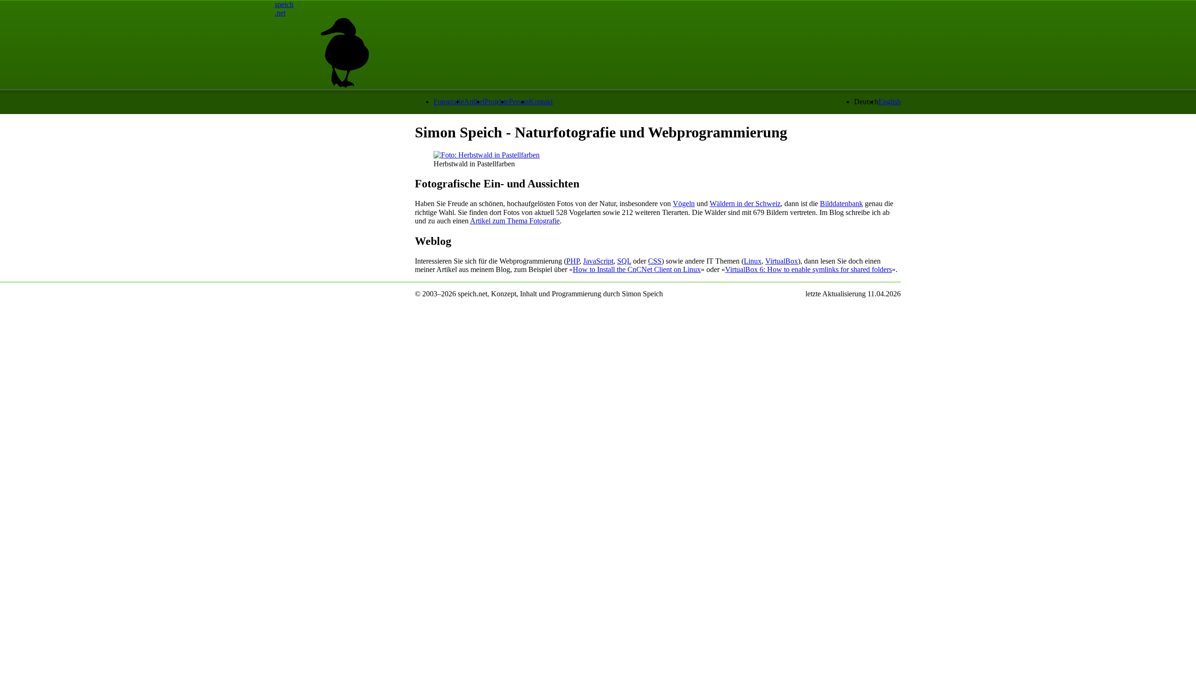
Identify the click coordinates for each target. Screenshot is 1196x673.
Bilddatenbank (841, 204)
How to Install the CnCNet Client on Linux (637, 269)
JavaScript (598, 261)
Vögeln (684, 204)
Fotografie (449, 102)
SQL (624, 261)
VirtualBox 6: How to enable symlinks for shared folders (808, 269)
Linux (753, 261)
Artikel (474, 102)
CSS (655, 261)
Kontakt (541, 102)
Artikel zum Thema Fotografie (515, 221)
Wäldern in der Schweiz (745, 204)
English (889, 102)
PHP (572, 261)
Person (519, 102)
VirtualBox (781, 261)
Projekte (496, 102)
